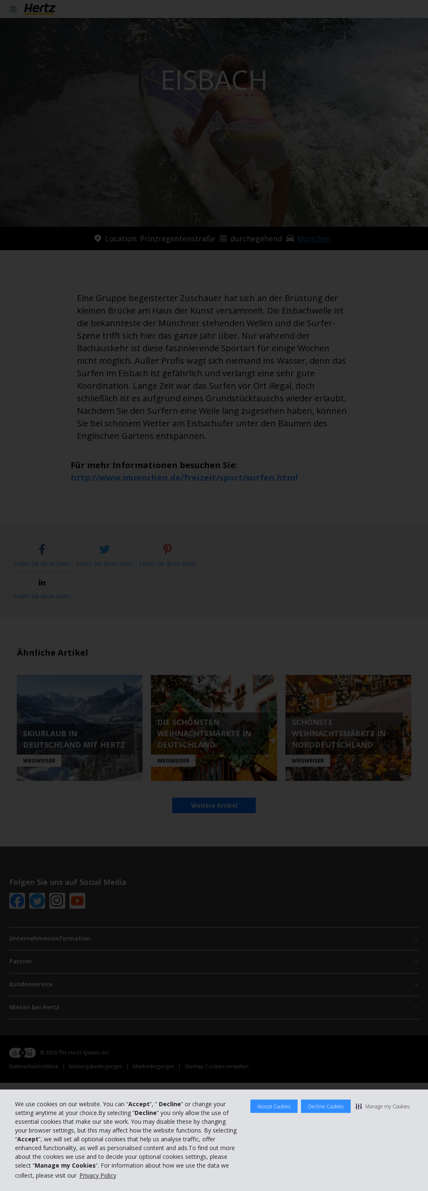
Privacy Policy (97, 1175)
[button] (382, 1106)
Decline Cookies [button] (326, 1106)
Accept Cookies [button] (273, 1106)
